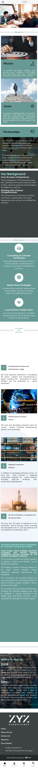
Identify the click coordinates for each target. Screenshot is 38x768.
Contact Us (5, 736)
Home (3, 728)
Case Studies (6, 743)
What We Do (6, 732)
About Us (5, 739)
